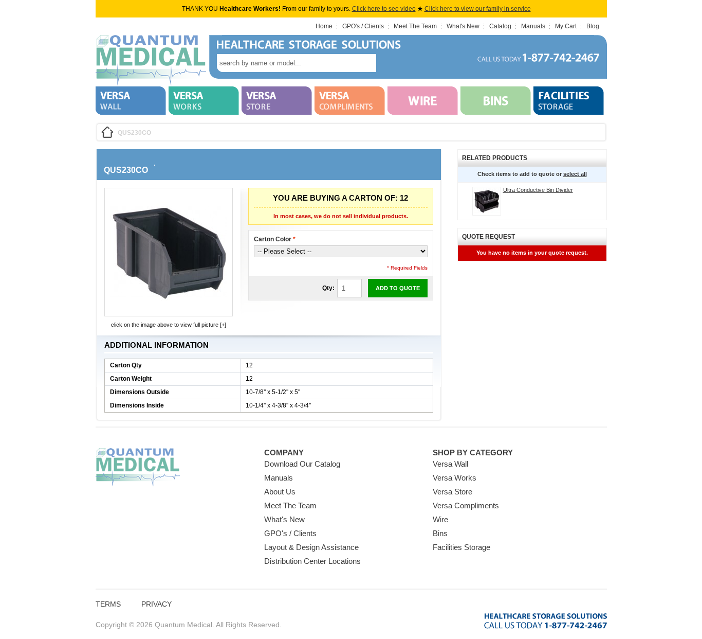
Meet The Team (415, 26)
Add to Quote (398, 288)
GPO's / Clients (363, 26)
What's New (463, 26)
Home (324, 26)
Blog (592, 26)
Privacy (156, 604)
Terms (108, 604)
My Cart (566, 26)
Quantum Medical (138, 467)
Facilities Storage (461, 547)
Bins (440, 533)
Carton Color (274, 239)
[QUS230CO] (168, 308)
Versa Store (452, 491)
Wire (440, 519)
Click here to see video (384, 8)
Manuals (533, 26)
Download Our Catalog (302, 463)
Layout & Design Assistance (311, 547)
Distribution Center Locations (312, 561)
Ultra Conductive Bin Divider (538, 190)
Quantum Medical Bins (151, 60)
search (391, 63)
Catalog (500, 26)
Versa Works (454, 477)
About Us (279, 491)
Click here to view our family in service (477, 8)
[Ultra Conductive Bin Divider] (486, 201)
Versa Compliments (466, 505)
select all (575, 174)
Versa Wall (450, 463)
